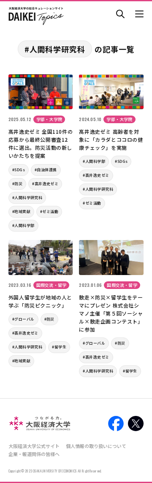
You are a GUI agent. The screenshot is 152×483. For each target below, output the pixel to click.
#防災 (17, 183)
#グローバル (23, 319)
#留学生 (59, 347)
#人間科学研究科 (27, 197)
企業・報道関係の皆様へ (34, 454)
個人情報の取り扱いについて (96, 446)
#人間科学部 (23, 225)
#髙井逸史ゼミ (45, 183)
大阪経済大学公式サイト (34, 446)
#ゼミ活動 (49, 211)
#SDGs (18, 170)
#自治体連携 (46, 170)
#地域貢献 (21, 211)
